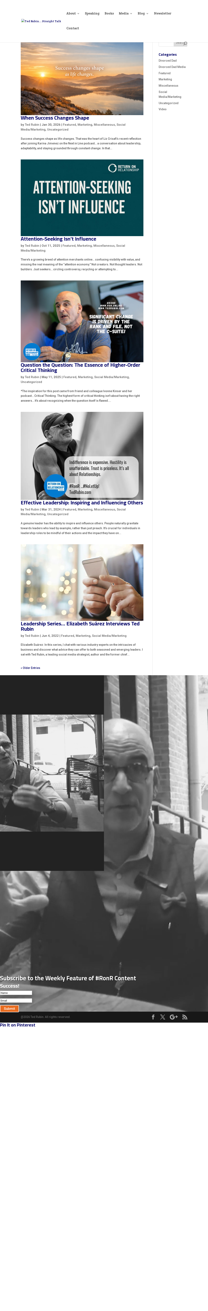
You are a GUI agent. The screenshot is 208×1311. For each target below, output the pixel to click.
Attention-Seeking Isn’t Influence (58, 239)
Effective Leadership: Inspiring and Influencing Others (82, 502)
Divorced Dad (168, 60)
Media (124, 13)
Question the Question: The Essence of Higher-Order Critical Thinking (80, 367)
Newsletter (162, 13)
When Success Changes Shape (55, 118)
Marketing (85, 125)
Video (163, 109)
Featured (69, 125)
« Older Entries (30, 668)
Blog (141, 13)
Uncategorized (57, 129)
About (71, 13)
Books (109, 13)
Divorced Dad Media (172, 67)
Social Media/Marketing (111, 377)
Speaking (92, 13)
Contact (72, 28)
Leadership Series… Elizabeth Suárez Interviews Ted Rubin (80, 626)
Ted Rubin (32, 125)
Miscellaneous (104, 125)
